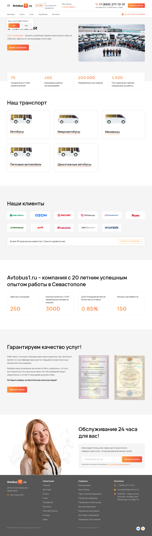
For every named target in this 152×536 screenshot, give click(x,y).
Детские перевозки (87, 506)
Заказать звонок (136, 5)
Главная (46, 485)
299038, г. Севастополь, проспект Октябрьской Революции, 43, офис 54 (128, 497)
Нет (26, 25)
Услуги (22, 14)
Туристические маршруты (90, 494)
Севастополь (68, 7)
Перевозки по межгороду (89, 502)
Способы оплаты (50, 511)
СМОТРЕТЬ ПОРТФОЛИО (130, 241)
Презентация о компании (134, 14)
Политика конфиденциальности (88, 528)
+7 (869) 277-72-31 (112, 4)
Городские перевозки (88, 498)
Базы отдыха (84, 489)
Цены (45, 519)
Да (14, 25)
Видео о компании (18, 47)
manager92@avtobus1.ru (128, 489)
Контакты (55, 14)
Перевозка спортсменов (89, 519)
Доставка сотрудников (88, 515)
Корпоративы (84, 485)
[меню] (8, 5)
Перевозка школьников (88, 511)
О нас (31, 14)
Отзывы (46, 515)
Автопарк (11, 14)
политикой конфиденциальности (119, 464)
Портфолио (42, 14)
